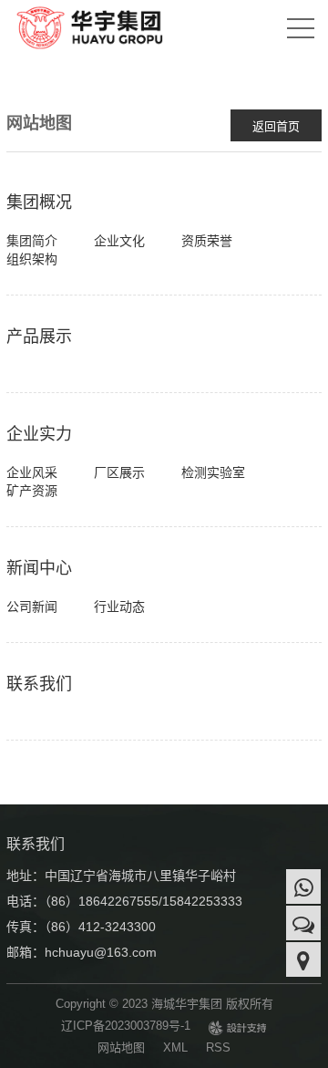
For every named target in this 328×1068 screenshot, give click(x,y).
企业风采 (31, 472)
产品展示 (39, 336)
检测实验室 (213, 472)
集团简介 (31, 240)
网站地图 (121, 1047)
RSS (218, 1047)
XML (175, 1047)
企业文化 (119, 240)
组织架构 (31, 259)
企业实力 (39, 434)
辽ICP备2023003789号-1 (125, 1025)
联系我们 (39, 684)
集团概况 (39, 202)
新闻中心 (39, 568)
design (237, 1029)
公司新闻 (31, 606)
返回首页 (276, 126)
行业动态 (119, 606)
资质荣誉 (206, 240)
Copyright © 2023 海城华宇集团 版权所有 (164, 1004)
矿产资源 (31, 490)
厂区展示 (119, 472)
